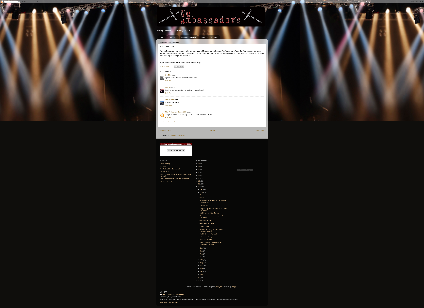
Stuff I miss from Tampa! (208, 234)
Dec (201, 189)
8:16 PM (168, 117)
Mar (201, 268)
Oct (201, 248)
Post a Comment (169, 122)
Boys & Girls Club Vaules (209, 37)
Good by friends (205, 195)
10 (199, 181)
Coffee (202, 198)
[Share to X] (179, 66)
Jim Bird (168, 75)
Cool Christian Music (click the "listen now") (175, 179)
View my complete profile (169, 302)
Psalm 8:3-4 (204, 205)
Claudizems (173, 37)
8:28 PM (168, 93)
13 (199, 172)
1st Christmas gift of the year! (210, 213)
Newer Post (165, 130)
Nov (201, 192)
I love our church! (206, 240)
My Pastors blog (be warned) (170, 169)
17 (199, 163)
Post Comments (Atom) (178, 135)
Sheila (167, 87)
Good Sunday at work (207, 223)
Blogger (234, 287)
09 (199, 184)
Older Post (259, 130)
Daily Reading (165, 163)
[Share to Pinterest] (183, 66)
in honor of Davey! (206, 237)
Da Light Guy (164, 171)
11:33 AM (168, 105)
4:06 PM (168, 80)
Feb (201, 271)
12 (199, 175)
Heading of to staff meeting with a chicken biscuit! (211, 230)
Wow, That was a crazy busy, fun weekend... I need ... (211, 243)
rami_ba (219, 287)
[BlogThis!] (177, 66)
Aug (201, 254)
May (201, 263)
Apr (201, 265)
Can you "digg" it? (166, 181)
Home (163, 37)
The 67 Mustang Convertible (176, 112)
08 (199, 187)
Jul (201, 257)
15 (199, 166)
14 (199, 169)
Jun (201, 260)
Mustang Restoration (188, 37)
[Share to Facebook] (181, 66)
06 (199, 281)
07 (199, 278)
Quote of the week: (206, 220)
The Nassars (170, 99)
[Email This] (175, 66)
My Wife (163, 166)
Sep (201, 251)
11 (199, 178)
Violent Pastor (204, 226)
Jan (201, 274)
